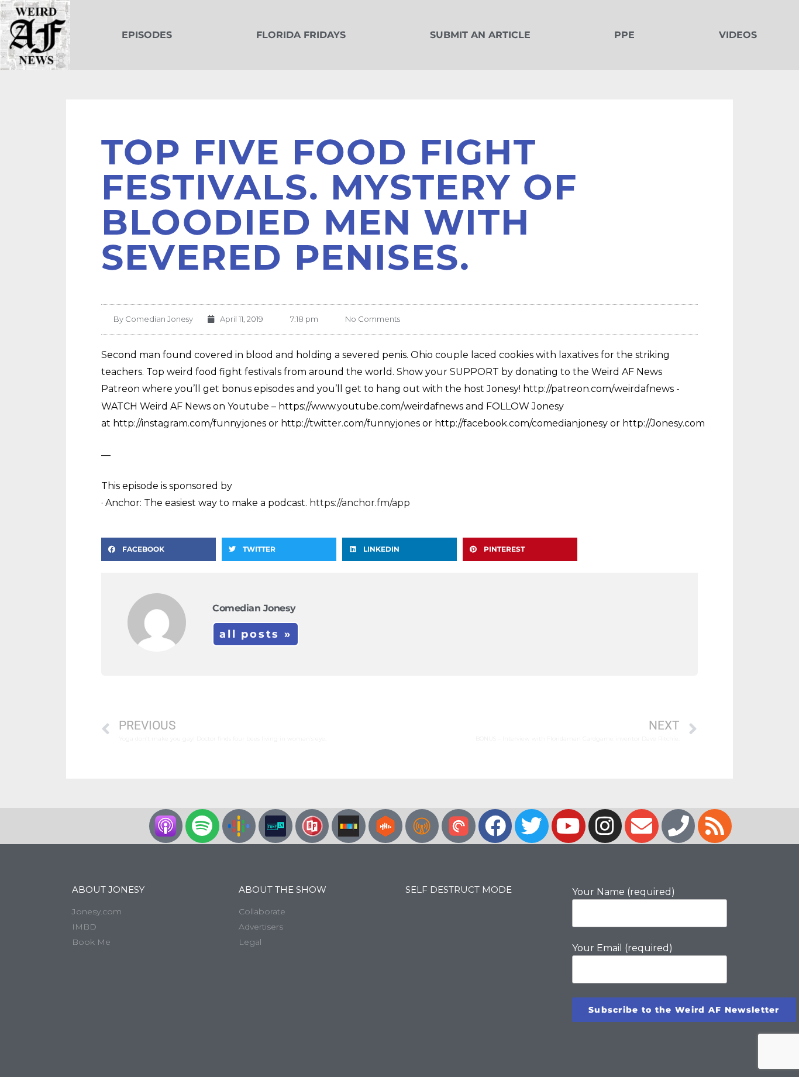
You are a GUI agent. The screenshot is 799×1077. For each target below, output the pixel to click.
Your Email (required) (622, 948)
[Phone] (678, 826)
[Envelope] (642, 826)
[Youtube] (569, 826)
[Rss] (715, 826)
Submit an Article (480, 34)
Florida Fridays (301, 34)
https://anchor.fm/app (359, 502)
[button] (158, 549)
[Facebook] (495, 826)
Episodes (147, 34)
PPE (624, 34)
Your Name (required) (623, 891)
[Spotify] (202, 826)
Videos (738, 34)
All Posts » (255, 634)
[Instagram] (605, 826)
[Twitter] (532, 826)
